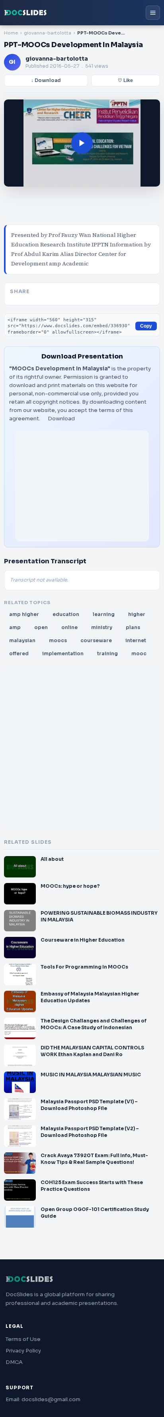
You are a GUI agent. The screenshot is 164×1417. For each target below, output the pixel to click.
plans (133, 627)
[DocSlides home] (25, 13)
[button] (82, 143)
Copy (146, 326)
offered (19, 653)
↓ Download (46, 80)
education (66, 614)
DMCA (14, 1362)
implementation (63, 653)
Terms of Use (23, 1339)
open (41, 627)
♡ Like (125, 80)
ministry (101, 627)
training (107, 653)
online (69, 627)
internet (135, 640)
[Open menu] (153, 13)
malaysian (22, 640)
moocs (58, 640)
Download (61, 418)
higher (136, 614)
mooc (138, 653)
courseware (96, 640)
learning (104, 614)
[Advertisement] (82, 486)
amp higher (24, 614)
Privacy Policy (23, 1350)
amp (15, 627)
